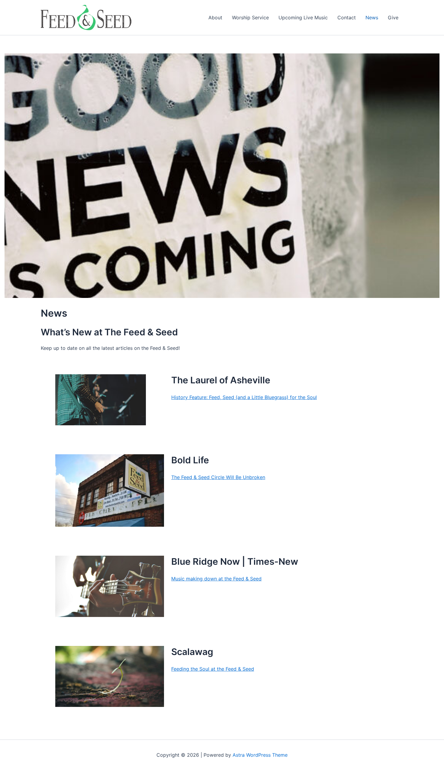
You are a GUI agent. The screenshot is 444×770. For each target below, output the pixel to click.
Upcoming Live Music (303, 17)
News (371, 17)
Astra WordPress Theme (260, 755)
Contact (346, 17)
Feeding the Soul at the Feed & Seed (212, 669)
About (215, 17)
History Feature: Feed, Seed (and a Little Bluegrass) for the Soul (244, 397)
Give (393, 17)
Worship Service (250, 17)
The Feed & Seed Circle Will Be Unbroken (218, 477)
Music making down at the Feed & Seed (216, 579)
